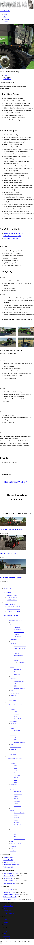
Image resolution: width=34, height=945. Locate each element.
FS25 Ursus (17, 634)
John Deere (17, 775)
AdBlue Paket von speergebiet (12, 236)
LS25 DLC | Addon (12, 595)
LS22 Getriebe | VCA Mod (13, 609)
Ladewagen (17, 650)
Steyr (15, 780)
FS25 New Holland (19, 632)
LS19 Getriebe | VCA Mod (13, 611)
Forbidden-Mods (8, 906)
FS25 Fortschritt (18, 629)
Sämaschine (17, 674)
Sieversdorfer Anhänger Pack (11, 864)
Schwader (16, 822)
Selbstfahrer (7, 79)
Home (5, 14)
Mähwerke (16, 817)
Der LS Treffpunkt (8, 913)
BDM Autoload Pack (9, 883)
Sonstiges (13, 700)
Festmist (16, 796)
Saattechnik (17, 820)
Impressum (6, 938)
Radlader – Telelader (19, 688)
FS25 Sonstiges (18, 636)
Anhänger (13, 723)
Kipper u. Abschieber (19, 648)
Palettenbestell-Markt (11, 577)
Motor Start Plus (8, 857)
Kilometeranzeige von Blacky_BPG (13, 233)
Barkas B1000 (7, 878)
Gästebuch (6, 19)
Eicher (15, 768)
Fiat (15, 772)
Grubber (16, 815)
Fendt (15, 716)
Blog (4, 17)
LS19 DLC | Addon (12, 600)
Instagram (6, 924)
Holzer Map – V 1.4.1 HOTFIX (12, 899)
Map (11, 690)
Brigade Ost (6, 908)
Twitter (5, 919)
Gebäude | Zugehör (15, 693)
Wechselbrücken (18, 655)
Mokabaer (6, 75)
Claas (15, 711)
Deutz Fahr (17, 714)
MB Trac (16, 777)
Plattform (16, 653)
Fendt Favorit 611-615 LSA (11, 880)
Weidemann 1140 (8, 867)
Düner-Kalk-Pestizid (19, 813)
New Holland (17, 719)
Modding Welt (7, 910)
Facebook (6, 922)
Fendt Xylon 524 (8, 553)
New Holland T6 (8, 860)
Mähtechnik (17, 730)
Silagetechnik (17, 825)
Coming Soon (7, 588)
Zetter (15, 827)
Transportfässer (21, 662)
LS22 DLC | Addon (12, 597)
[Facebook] (19, 509)
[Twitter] (14, 509)
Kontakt (5, 21)
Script (12, 698)
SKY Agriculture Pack (11, 529)
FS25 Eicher (17, 627)
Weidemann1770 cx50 (9, 897)
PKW (15, 686)
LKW (15, 683)
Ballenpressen (18, 669)
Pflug (15, 671)
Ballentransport (18, 794)
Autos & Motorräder (19, 681)
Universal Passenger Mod (10, 238)
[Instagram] (24, 509)
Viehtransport (17, 806)
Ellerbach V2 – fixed (9, 876)
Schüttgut (16, 803)
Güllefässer (17, 798)
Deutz (15, 765)
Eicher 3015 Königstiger (10, 862)
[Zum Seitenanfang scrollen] (1, 943)
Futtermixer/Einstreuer (20, 646)
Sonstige (16, 782)
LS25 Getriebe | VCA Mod (13, 606)
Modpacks (13, 695)
